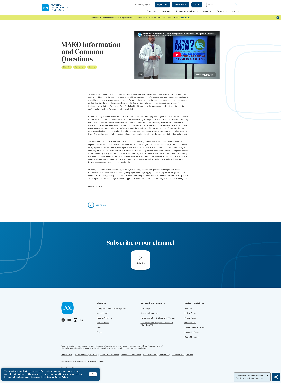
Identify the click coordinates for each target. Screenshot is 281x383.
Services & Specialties (185, 11)
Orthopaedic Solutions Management (111, 308)
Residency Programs (149, 313)
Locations (166, 11)
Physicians (151, 11)
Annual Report (102, 313)
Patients (220, 11)
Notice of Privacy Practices (86, 354)
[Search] (236, 4)
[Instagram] (75, 320)
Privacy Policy (67, 354)
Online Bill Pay (190, 322)
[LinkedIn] (81, 319)
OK (93, 374)
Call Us (197, 4)
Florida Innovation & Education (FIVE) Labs (158, 318)
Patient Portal (190, 318)
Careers (235, 11)
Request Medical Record (194, 327)
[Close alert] (278, 17)
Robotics (92, 67)
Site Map (189, 354)
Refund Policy (164, 354)
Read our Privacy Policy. (57, 377)
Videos (99, 332)
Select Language (141, 5)
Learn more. (185, 17)
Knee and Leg (79, 67)
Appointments (181, 4)
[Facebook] (63, 320)
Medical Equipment (192, 337)
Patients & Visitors (194, 303)
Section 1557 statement (131, 354)
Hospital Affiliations (105, 318)
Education (66, 67)
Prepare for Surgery (192, 332)
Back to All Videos (103, 205)
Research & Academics (152, 303)
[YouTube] (69, 320)
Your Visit (188, 308)
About (206, 11)
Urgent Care (162, 4)
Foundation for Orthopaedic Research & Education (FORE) (156, 324)
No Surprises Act (150, 354)
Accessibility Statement (109, 354)
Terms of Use (178, 354)
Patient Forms (190, 313)
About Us (101, 303)
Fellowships (145, 308)
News (99, 327)
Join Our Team (103, 322)
